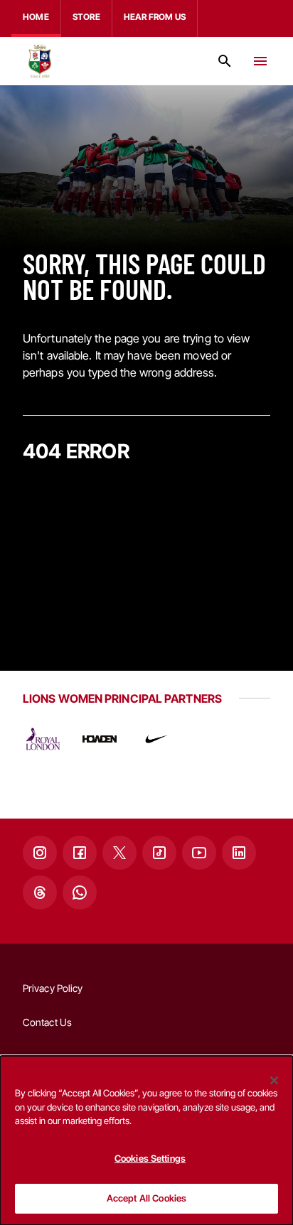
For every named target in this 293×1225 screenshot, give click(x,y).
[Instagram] (40, 853)
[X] (119, 853)
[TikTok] (159, 853)
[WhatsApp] (80, 892)
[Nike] (156, 739)
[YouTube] (199, 853)
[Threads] (40, 892)
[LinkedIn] (239, 853)
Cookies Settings (150, 1158)
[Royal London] (43, 739)
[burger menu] (260, 61)
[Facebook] (80, 853)
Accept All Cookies (146, 1198)
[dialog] (146, 1140)
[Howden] (99, 739)
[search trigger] (225, 61)
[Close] (274, 1080)
